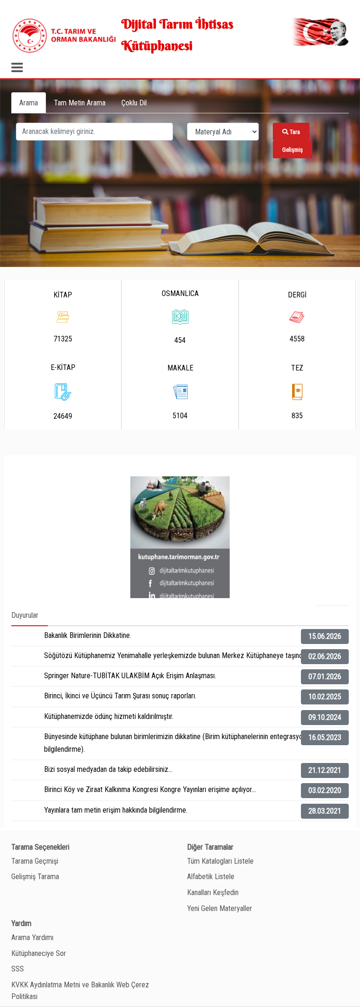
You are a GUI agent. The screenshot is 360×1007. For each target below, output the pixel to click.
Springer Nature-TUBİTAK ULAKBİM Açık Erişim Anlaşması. (130, 675)
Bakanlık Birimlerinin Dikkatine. (87, 635)
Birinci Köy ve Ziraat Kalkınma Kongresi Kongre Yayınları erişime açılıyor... (150, 789)
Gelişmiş (292, 149)
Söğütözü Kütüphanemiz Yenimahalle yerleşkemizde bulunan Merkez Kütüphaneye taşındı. (175, 655)
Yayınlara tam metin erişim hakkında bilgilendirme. (116, 810)
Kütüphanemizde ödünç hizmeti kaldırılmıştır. (108, 716)
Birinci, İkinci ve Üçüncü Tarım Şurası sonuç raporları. (120, 695)
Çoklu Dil (134, 102)
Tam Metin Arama (79, 102)
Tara (294, 131)
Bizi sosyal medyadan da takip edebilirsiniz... (108, 769)
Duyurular (24, 615)
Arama (28, 102)
